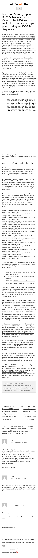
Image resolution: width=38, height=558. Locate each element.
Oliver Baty (27, 390)
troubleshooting (28, 388)
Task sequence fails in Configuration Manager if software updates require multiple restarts (17, 62)
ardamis (19, 3)
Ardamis (12, 549)
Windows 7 (6, 390)
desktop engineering (9, 388)
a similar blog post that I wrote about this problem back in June (18, 332)
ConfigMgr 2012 (29, 386)
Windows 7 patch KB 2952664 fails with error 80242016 (19, 310)
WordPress (18, 539)
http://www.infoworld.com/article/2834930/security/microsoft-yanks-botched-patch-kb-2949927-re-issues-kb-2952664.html (18, 375)
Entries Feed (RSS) (17, 543)
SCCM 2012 (19, 388)
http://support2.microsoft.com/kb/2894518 (14, 456)
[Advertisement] (19, 132)
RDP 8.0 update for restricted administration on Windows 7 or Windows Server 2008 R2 (18, 37)
